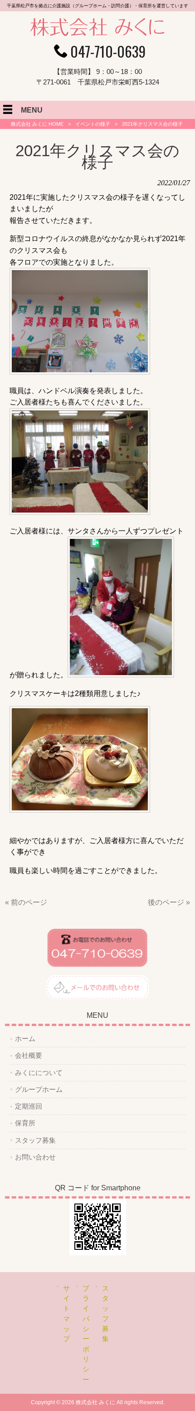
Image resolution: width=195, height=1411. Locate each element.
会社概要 (28, 1055)
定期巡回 (28, 1106)
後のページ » (169, 902)
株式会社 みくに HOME (37, 124)
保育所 (25, 1123)
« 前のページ (26, 902)
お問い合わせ (35, 1157)
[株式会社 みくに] (97, 35)
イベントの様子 (92, 124)
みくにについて (39, 1072)
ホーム (25, 1038)
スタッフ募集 (35, 1140)
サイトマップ (66, 1314)
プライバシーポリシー (86, 1334)
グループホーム (39, 1089)
